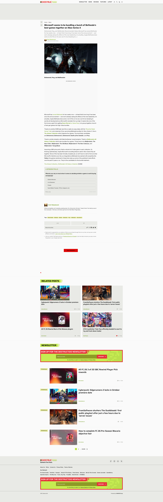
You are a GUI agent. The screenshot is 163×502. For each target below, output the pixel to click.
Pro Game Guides (44, 472)
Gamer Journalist (101, 472)
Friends (49, 185)
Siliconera (82, 472)
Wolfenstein (73, 217)
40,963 (83, 449)
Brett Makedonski (51, 39)
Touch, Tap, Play (61, 474)
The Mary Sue (53, 474)
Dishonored (65, 217)
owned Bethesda (57, 114)
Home (45, 22)
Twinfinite (52, 472)
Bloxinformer (75, 474)
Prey (69, 217)
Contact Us (53, 467)
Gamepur (57, 472)
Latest (110, 2)
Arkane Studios (50, 217)
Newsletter (83, 2)
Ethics (47, 467)
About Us (42, 467)
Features (103, 2)
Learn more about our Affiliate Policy (63, 233)
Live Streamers (51, 182)
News (90, 2)
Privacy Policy (92, 359)
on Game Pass (70, 123)
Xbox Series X (79, 217)
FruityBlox (68, 474)
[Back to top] (40, 272)
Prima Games (76, 472)
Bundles (60, 217)
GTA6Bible (82, 474)
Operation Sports (44, 474)
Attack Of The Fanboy (66, 472)
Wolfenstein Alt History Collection (68, 164)
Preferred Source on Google (69, 236)
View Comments (71, 250)
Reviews (96, 2)
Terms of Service (84, 359)
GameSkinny (109, 472)
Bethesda (56, 217)
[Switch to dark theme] (119, 2)
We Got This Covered (91, 472)
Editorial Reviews (52, 179)
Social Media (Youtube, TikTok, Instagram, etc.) (59, 188)
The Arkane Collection (51, 133)
